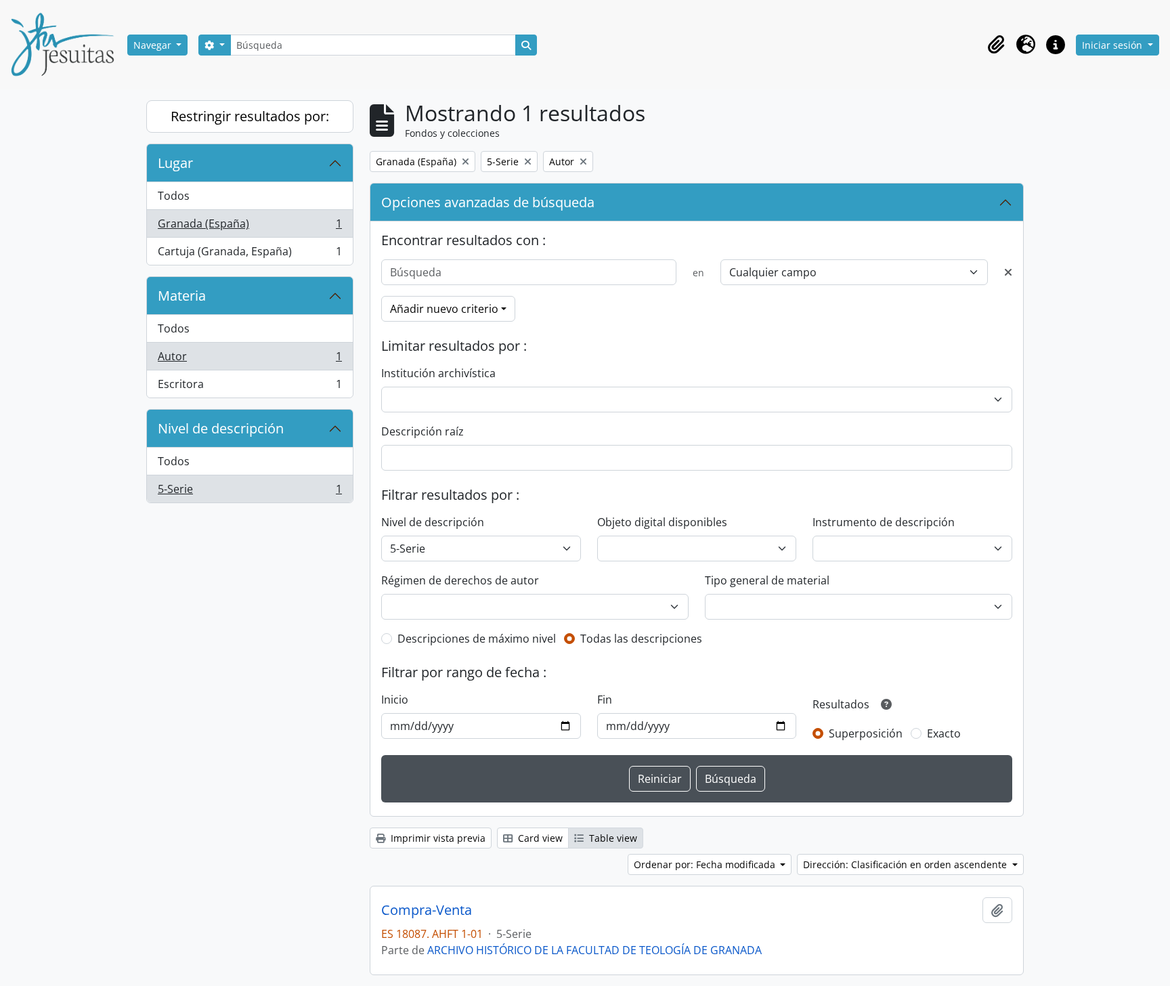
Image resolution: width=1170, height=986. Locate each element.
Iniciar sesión (1113, 45)
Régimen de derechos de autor (460, 580)
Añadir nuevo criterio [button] (444, 308)
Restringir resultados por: (250, 116)
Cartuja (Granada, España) (249, 254)
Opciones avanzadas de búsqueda (487, 202)
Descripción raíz (422, 431)
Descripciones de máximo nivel (476, 638)
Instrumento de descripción (883, 522)
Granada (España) (249, 227)
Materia (182, 295)
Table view (611, 838)
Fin (604, 699)
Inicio (394, 699)
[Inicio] (67, 44)
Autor (249, 359)
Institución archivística (438, 373)
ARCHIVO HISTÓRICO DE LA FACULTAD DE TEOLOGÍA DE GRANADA (594, 950)
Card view (539, 838)
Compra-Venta (426, 910)
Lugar (175, 163)
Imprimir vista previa (436, 838)
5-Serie (249, 491)
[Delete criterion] (1008, 272)
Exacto (944, 733)
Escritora (249, 387)
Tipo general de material (767, 580)
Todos (174, 195)
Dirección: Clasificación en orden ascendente (906, 864)
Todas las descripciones (641, 638)
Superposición (866, 733)
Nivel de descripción (221, 428)
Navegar (153, 45)
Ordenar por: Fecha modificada (706, 864)
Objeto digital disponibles (662, 522)
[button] (996, 45)
